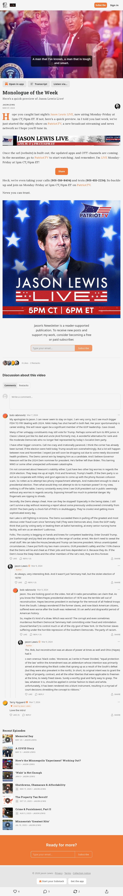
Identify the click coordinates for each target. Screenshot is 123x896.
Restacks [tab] (23, 385)
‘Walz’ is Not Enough (28, 772)
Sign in (114, 5)
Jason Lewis (9, 105)
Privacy (58, 873)
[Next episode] (10, 75)
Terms (67, 873)
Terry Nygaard (17, 702)
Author (19, 569)
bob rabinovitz (18, 415)
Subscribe (101, 5)
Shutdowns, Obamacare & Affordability (40, 784)
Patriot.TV (54, 123)
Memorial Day (24, 736)
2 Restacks (35, 363)
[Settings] (119, 75)
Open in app (16, 84)
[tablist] (16, 385)
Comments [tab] (10, 385)
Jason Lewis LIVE (61, 114)
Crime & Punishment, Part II (33, 809)
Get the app (77, 881)
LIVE (104, 157)
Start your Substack (53, 881)
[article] (61, 740)
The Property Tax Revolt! (31, 797)
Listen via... (60, 84)
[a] (7, 739)
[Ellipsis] (118, 414)
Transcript (41, 84)
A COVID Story (24, 748)
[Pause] (3, 75)
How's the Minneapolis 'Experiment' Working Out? (48, 760)
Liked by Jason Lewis (21, 706)
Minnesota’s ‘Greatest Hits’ (32, 821)
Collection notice (82, 873)
